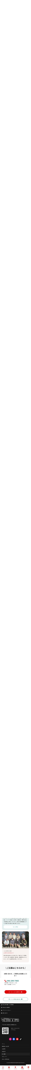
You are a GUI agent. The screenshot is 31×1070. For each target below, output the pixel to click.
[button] (15, 992)
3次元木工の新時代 (6, 1007)
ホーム (3, 1043)
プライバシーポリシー (7, 1010)
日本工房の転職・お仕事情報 (7, 1004)
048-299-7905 (13, 980)
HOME (9, 1068)
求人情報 (3, 1054)
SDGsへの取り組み (5, 1059)
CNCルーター (4, 1056)
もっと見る (15, 927)
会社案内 (3, 1048)
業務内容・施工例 (5, 1046)
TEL (28, 1068)
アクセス (15, 1068)
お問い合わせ (4, 1013)
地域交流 (3, 1051)
